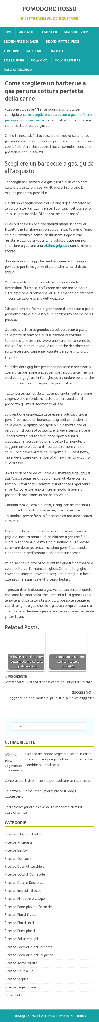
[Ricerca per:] (49, 726)
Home (8, 32)
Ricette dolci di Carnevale (25, 875)
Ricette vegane (17, 979)
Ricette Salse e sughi (21, 939)
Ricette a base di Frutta (23, 834)
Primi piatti (49, 32)
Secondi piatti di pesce (62, 41)
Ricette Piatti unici (19, 923)
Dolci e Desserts (67, 60)
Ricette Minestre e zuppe (25, 899)
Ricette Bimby (16, 850)
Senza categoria (18, 995)
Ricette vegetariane (20, 987)
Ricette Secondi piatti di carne (29, 947)
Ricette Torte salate (21, 963)
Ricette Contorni (18, 859)
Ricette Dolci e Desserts (24, 883)
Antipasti (26, 32)
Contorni (11, 51)
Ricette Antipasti (18, 842)
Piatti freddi (59, 51)
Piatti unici (34, 51)
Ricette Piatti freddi (20, 915)
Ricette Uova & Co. (19, 971)
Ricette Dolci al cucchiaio (25, 867)
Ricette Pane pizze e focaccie (28, 907)
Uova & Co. (39, 60)
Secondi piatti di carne (21, 41)
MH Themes (78, 1016)
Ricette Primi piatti (20, 931)
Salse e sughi (14, 60)
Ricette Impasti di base (23, 891)
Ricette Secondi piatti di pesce (29, 955)
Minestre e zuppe (76, 32)
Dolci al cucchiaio (18, 70)
